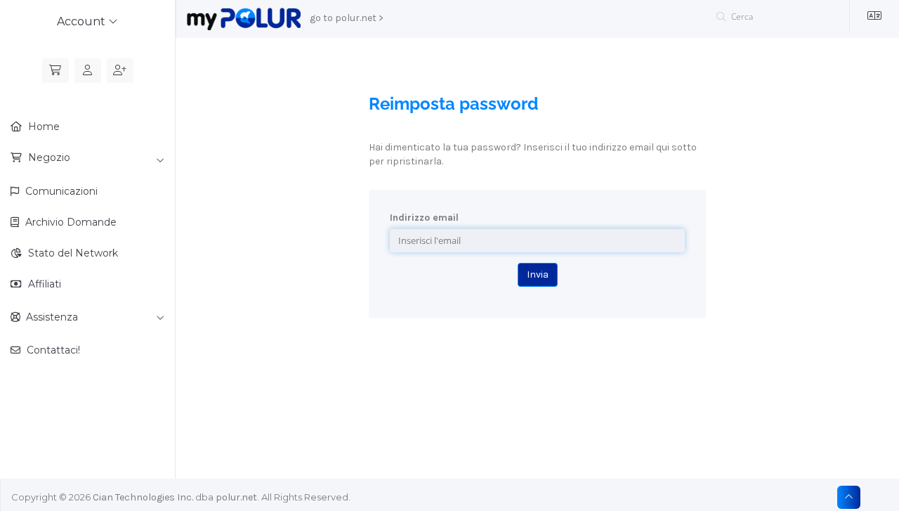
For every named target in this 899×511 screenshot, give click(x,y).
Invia (538, 274)
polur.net (236, 497)
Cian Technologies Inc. (143, 497)
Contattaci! (52, 350)
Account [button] (82, 21)
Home (42, 126)
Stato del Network (71, 253)
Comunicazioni (60, 191)
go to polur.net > (346, 18)
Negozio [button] (47, 157)
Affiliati (43, 284)
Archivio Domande (69, 222)
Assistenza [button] (49, 317)
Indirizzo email (424, 218)
